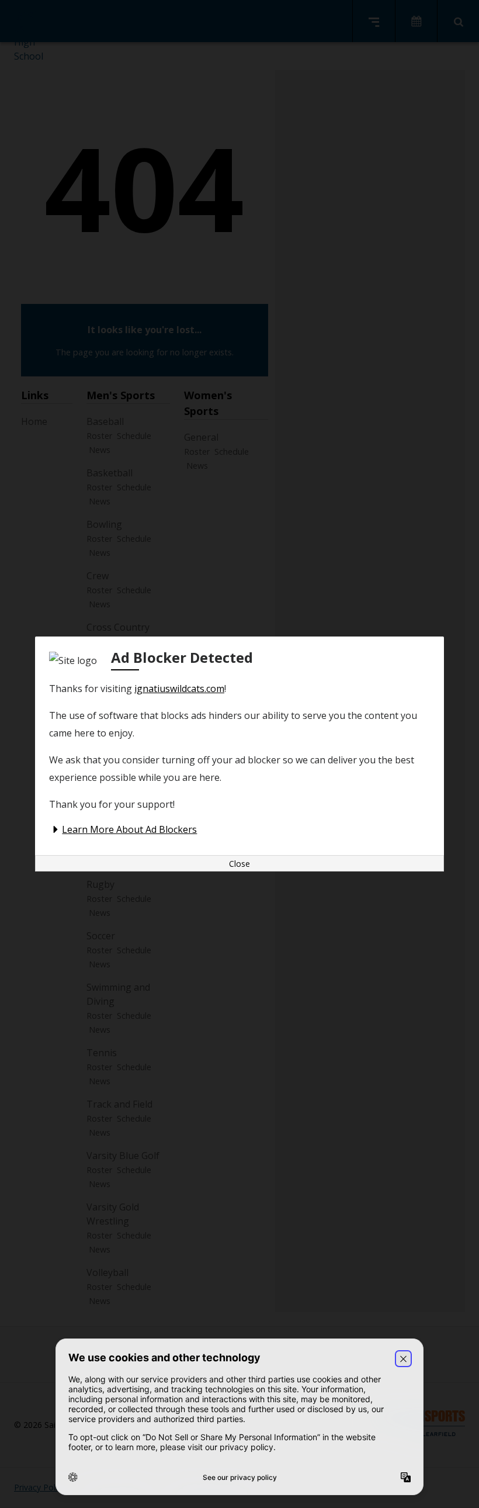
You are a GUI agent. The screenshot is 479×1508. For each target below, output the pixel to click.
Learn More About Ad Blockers (129, 829)
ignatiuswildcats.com (179, 688)
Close (239, 863)
